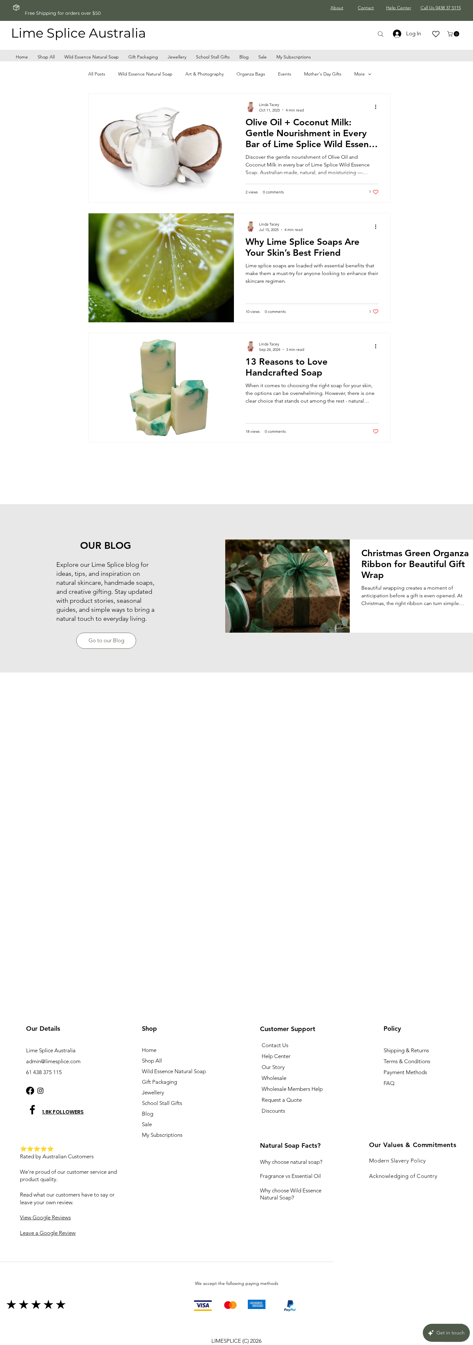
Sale (147, 1124)
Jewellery (153, 1092)
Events (284, 74)
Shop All (152, 1060)
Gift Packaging (159, 1082)
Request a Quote (282, 1100)
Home (149, 1050)
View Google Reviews (45, 1217)
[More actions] (378, 107)
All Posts (96, 74)
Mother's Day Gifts (322, 74)
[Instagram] (40, 1091)
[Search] (380, 34)
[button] (453, 34)
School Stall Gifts (162, 1103)
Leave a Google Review (48, 1233)
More (359, 74)
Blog (147, 1113)
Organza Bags (250, 74)
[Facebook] (30, 1091)
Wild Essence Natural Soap (145, 74)
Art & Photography (204, 74)
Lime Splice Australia (78, 33)
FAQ (389, 1083)
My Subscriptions (162, 1135)
